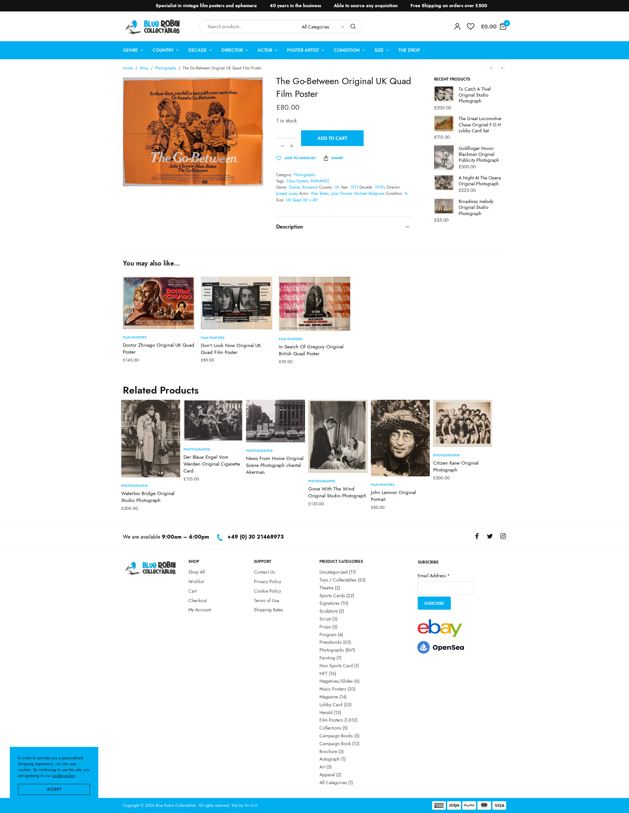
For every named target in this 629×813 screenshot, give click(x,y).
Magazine (328, 696)
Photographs (165, 68)
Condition (347, 50)
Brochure (328, 751)
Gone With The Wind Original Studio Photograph (337, 492)
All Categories (333, 782)
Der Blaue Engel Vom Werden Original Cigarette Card (211, 463)
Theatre (326, 587)
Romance (310, 187)
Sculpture (328, 611)
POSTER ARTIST (303, 50)
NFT (323, 673)
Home (128, 68)
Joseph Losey (287, 193)
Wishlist (196, 581)
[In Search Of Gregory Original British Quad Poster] (314, 304)
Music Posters (332, 689)
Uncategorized (333, 572)
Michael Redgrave (369, 193)
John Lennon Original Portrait (393, 496)
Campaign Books (336, 735)
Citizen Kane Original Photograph (455, 466)
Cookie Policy (267, 590)
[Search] (353, 26)
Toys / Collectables (337, 579)
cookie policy (63, 776)
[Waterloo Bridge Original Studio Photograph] (150, 438)
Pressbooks (330, 642)
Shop (144, 68)
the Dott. (251, 805)
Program (327, 634)
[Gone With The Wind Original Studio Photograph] (337, 436)
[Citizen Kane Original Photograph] (462, 423)
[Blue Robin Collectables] (153, 27)
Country (163, 50)
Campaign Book (335, 743)
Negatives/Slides (336, 681)
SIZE (379, 50)
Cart (192, 590)
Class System (297, 181)
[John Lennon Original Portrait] (400, 438)
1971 (354, 187)
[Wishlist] (470, 26)
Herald (326, 712)
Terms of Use (266, 600)
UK (336, 187)
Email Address (434, 575)
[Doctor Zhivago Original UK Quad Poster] (158, 303)
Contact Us (264, 572)
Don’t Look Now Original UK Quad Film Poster (231, 349)
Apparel (327, 774)
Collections (330, 728)
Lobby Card (330, 704)
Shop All (196, 572)
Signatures (329, 603)
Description (289, 227)
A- (406, 193)
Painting (327, 657)
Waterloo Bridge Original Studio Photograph (147, 497)
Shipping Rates (268, 609)
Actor (264, 50)
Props (325, 626)
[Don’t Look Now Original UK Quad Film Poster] (236, 303)
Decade (197, 50)
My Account (199, 609)
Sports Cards (332, 595)
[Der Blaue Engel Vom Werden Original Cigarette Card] (212, 420)
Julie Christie (341, 193)
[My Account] (457, 26)
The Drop (409, 50)
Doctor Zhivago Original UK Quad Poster (158, 349)
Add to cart (332, 138)
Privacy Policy (267, 581)
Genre (130, 50)
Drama (294, 187)
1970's (380, 187)
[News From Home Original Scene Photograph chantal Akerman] (275, 421)
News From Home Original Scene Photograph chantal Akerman (274, 465)
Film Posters (134, 337)
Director (232, 50)
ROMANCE (320, 181)
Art (322, 767)
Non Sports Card (336, 665)
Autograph (329, 759)
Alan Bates (320, 193)
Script (325, 618)
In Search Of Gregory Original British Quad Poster (311, 350)
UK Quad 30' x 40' (302, 200)
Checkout (197, 600)
